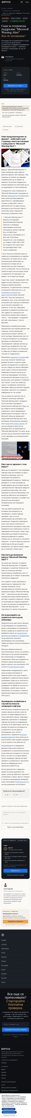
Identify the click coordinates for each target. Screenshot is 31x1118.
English (3, 940)
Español (4, 974)
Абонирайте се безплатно (15, 921)
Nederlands (5, 948)
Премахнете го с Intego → (15, 85)
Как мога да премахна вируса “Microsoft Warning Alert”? (14, 116)
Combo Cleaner (18, 424)
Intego (24, 406)
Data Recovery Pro (22, 782)
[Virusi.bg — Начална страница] (6, 2)
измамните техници (18, 357)
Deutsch (4, 957)
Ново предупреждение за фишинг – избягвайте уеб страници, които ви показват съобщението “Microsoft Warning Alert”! (15, 108)
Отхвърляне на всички (9, 1112)
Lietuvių (3, 944)
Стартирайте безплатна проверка (15, 1029)
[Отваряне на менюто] (22, 2)
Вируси (3, 1069)
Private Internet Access (16, 667)
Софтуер (3, 1072)
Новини (3, 1078)
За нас (3, 1084)
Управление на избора (9, 1115)
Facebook (4, 1062)
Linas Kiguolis (9, 56)
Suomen (4, 978)
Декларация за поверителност (9, 1090)
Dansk (3, 969)
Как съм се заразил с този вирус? (12, 112)
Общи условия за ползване (8, 1087)
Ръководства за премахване (11, 10)
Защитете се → (15, 870)
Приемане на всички (8, 1109)
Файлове (3, 1075)
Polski (3, 953)
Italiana (3, 961)
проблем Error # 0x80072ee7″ (18, 196)
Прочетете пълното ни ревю (15, 875)
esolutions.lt (14, 1060)
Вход (27, 2)
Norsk (3, 982)
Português (4, 965)
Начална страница (6, 8)
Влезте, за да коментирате (15, 827)
